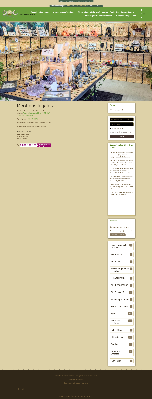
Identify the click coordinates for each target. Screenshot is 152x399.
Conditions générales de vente (82, 396)
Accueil (34, 12)
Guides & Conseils (127, 12)
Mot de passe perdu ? (126, 132)
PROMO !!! (115, 261)
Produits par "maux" (120, 299)
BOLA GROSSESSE (119, 285)
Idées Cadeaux (118, 337)
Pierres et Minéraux (115, 321)
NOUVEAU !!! (116, 254)
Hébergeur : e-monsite (24, 131)
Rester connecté (117, 128)
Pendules (115, 344)
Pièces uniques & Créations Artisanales (93, 12)
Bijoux (114, 313)
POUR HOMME (117, 292)
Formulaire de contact (117, 235)
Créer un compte (114, 132)
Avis (134, 16)
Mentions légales (65, 396)
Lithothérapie (44, 12)
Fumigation (114, 12)
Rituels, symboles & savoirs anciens (98, 16)
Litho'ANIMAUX (118, 278)
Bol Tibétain (116, 330)
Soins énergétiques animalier (120, 270)
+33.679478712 (32, 119)
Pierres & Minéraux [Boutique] (62, 12)
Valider (121, 136)
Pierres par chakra (119, 306)
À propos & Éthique (123, 16)
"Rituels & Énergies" (115, 352)
